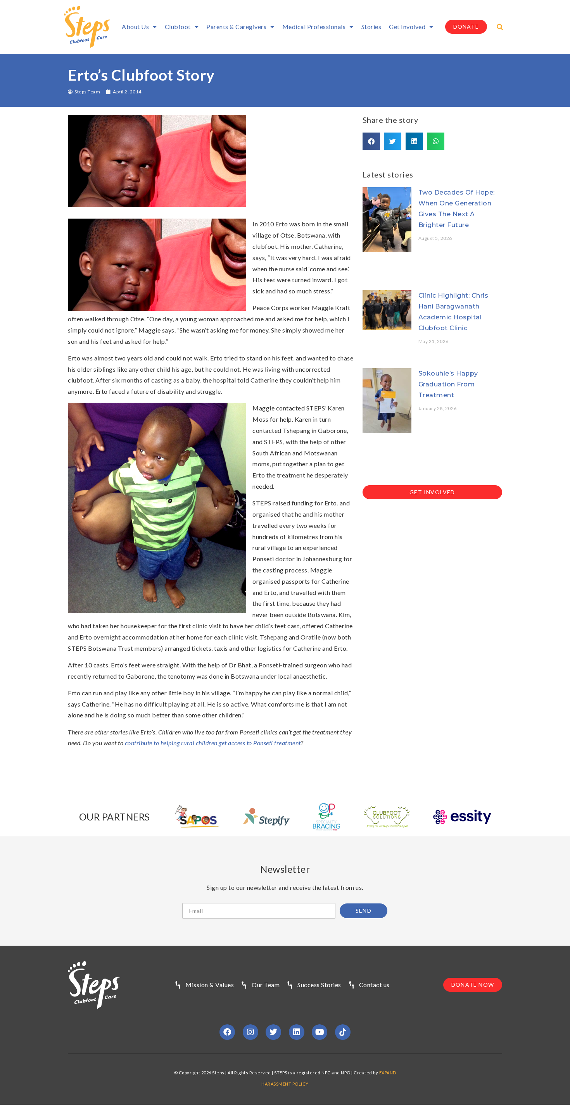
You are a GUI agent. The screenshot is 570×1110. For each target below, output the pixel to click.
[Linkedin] (296, 1032)
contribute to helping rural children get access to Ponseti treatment (213, 742)
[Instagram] (250, 1032)
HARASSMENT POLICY (285, 1083)
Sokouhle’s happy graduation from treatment (448, 384)
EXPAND (387, 1072)
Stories (371, 26)
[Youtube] (319, 1032)
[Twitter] (273, 1032)
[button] (500, 27)
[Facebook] (227, 1032)
